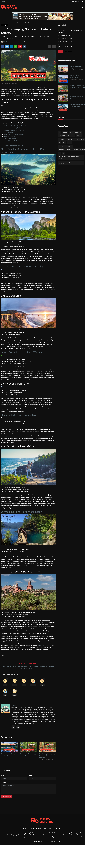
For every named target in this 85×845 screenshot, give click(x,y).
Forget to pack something (66, 38)
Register (77, 1)
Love (24, 685)
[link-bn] (42, 16)
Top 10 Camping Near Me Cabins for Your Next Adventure (47, 755)
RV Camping (15, 22)
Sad (5, 695)
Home (22, 7)
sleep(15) (65, 132)
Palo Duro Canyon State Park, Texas (14, 145)
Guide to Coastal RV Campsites (75, 67)
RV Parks (8, 22)
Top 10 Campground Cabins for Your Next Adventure (14, 667)
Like (5, 685)
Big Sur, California (8, 132)
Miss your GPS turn (64, 35)
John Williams (4, 758)
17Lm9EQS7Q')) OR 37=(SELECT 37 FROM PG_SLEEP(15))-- (69, 157)
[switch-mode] (82, 1)
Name (2, 775)
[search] (82, 7)
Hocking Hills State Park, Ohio (12, 138)
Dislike (14, 685)
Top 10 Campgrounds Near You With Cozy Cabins (41, 667)
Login (73, 1)
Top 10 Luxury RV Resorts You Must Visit (9, 755)
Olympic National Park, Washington (13, 143)
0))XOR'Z (79, 135)
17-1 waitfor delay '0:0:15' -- (65, 146)
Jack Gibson (72, 88)
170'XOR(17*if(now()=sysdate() (66, 135)
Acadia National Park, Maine (11, 141)
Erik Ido (13, 705)
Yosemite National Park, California (13, 128)
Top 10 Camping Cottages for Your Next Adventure (28, 755)
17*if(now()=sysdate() (75, 132)
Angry (42, 685)
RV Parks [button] (42, 7)
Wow (14, 695)
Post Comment (7, 796)
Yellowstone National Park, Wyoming (14, 130)
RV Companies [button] (52, 7)
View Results (68, 51)
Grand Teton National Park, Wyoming (14, 134)
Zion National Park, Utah (10, 136)
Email (30, 775)
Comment (4, 782)
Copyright (58, 828)
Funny (33, 685)
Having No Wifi (63, 44)
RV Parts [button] (35, 7)
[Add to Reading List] (54, 46)
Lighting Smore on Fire (65, 41)
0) (59, 153)
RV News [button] (27, 7)
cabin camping (41, 645)
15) (59, 142)
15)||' (69, 142)
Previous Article (22, 664)
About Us (31, 828)
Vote (60, 51)
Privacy (51, 828)
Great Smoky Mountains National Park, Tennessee (17, 125)
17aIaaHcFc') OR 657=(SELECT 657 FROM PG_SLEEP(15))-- (69, 162)
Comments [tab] (6, 770)
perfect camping (11, 87)
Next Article (32, 664)
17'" (64, 142)
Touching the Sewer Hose (66, 47)
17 (59, 132)
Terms (45, 828)
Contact (3, 1)
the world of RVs (41, 837)
